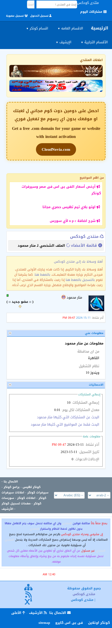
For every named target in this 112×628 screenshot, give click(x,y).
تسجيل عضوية (15, 15)
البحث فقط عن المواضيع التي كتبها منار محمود (65, 424)
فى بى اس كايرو (69, 622)
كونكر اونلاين (99, 622)
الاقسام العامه (70, 28)
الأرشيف (7, 509)
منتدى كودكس (84, 236)
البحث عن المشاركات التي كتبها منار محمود (68, 417)
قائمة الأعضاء (84, 245)
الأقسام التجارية (94, 42)
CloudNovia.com (56, 149)
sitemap (44, 622)
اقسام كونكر (37, 28)
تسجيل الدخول (39, 15)
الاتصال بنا (11, 481)
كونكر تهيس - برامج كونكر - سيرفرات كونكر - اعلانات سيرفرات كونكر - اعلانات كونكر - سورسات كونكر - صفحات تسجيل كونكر (25, 495)
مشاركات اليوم (91, 12)
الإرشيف (63, 42)
